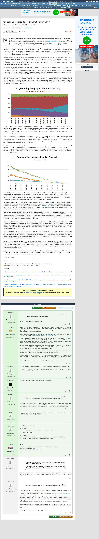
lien (34, 448)
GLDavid (10, 444)
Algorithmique (22, 5)
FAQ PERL (42, 7)
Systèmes (73, 3)
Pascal (64, 5)
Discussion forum (87, 67)
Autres (89, 5)
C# (45, 5)
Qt (82, 5)
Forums (20, 1)
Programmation (53, 3)
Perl (68, 5)
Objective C (59, 5)
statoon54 (11, 481)
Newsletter (48, 1)
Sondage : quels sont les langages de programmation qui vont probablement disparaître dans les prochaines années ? (38, 272)
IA (26, 3)
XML (86, 5)
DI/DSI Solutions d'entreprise (14, 3)
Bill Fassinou (19, 28)
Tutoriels (27, 1)
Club (70, 1)
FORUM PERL (35, 7)
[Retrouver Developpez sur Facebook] (97, 7)
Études (61, 1)
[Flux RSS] (94, 7)
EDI (47, 3)
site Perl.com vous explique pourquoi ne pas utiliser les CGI (45, 335)
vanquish (10, 312)
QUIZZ (69, 7)
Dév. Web (43, 3)
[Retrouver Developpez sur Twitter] (96, 7)
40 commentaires (28, 28)
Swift (80, 5)
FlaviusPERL (10, 426)
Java (38, 3)
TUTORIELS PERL (48, 7)
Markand (10, 394)
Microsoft (34, 3)
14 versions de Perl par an (56, 339)
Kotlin (54, 5)
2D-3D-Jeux (28, 5)
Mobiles (67, 3)
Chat (41, 1)
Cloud (23, 3)
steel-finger (10, 380)
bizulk (10, 412)
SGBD (59, 3)
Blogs (37, 1)
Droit (66, 1)
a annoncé (47, 206)
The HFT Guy (12, 257)
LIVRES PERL (56, 7)
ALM (29, 3)
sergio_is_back (10, 458)
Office (63, 3)
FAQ (33, 1)
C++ (43, 5)
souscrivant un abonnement (34, 292)
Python (72, 5)
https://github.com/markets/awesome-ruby (61, 493)
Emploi (55, 1)
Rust (76, 5)
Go (50, 5)
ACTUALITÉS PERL (27, 7)
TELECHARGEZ (63, 7)
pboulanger (10, 366)
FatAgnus (11, 327)
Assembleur (35, 5)
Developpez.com (53, 41)
